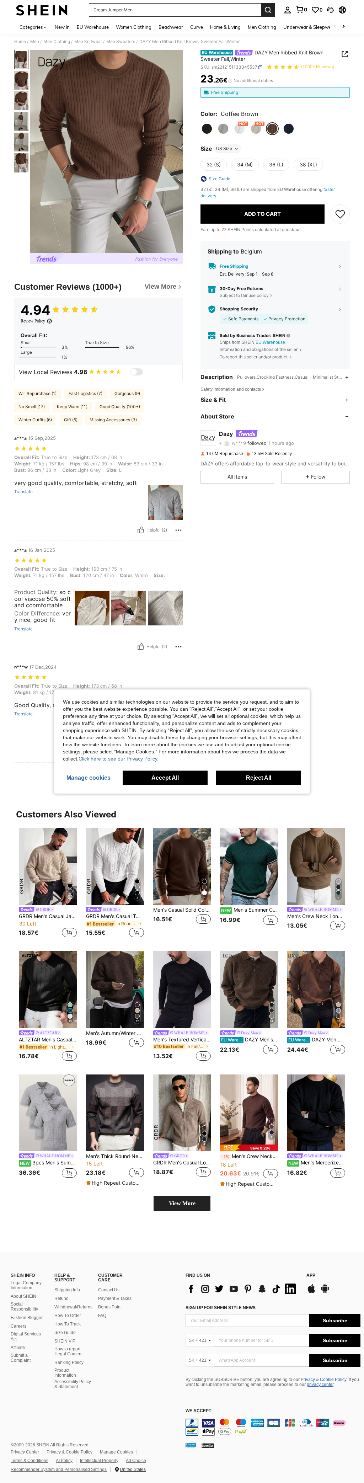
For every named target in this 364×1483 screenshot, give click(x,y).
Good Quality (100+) (120, 406)
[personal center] (287, 10)
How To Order (67, 1315)
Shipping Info (67, 1289)
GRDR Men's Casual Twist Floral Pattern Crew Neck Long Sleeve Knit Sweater (115, 916)
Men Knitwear (88, 41)
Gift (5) (70, 419)
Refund (61, 1298)
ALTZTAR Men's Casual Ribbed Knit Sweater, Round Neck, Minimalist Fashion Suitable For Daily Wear (48, 1039)
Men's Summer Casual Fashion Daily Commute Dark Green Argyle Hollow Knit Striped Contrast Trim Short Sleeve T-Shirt (249, 910)
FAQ (102, 1315)
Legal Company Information (26, 1285)
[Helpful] (140, 530)
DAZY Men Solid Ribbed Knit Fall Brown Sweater (316, 1039)
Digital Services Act (26, 1336)
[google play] (325, 1292)
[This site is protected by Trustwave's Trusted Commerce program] (191, 1445)
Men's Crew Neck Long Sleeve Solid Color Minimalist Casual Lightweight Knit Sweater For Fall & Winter (249, 1156)
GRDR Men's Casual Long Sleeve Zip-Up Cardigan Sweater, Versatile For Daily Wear (182, 1162)
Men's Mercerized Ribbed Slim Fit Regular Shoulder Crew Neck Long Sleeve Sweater (316, 1162)
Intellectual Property (99, 1460)
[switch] (136, 371)
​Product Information (65, 1373)
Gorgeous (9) (127, 393)
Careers (18, 1326)
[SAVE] (340, 214)
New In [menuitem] (62, 27)
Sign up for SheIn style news (221, 1307)
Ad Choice (136, 1460)
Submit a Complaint (21, 1358)
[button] (330, 10)
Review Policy (33, 321)
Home (20, 41)
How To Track (67, 1324)
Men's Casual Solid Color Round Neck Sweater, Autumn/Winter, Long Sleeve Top (182, 910)
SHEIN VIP (64, 1341)
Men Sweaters (120, 41)
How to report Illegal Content (68, 1351)
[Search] (268, 10)
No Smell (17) (31, 406)
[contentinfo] (273, 1427)
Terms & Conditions (29, 1460)
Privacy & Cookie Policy (324, 1379)
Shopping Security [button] (239, 308)
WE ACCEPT (198, 1411)
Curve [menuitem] (196, 27)
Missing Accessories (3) (113, 419)
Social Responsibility (24, 1307)
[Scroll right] (343, 27)
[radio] (206, 128)
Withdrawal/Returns (73, 1307)
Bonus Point (110, 1307)
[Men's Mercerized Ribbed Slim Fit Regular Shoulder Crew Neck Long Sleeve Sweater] (316, 1113)
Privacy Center (25, 1452)
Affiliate (18, 1347)
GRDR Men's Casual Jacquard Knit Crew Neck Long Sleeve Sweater (48, 916)
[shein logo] (42, 10)
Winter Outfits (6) (35, 419)
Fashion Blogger (27, 1317)
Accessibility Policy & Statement (72, 1384)
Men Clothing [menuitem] (262, 27)
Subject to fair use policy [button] (244, 295)
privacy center (320, 1384)
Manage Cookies (116, 1452)
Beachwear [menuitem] (171, 27)
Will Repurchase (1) (37, 393)
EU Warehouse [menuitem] (93, 27)
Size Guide (65, 1332)
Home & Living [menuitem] (225, 27)
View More (182, 1203)
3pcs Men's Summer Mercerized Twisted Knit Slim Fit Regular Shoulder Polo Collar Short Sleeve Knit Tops (48, 1162)
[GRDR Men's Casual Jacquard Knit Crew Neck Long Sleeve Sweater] (48, 866)
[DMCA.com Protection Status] (208, 1445)
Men (34, 41)
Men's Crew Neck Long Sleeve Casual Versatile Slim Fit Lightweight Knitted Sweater (316, 916)
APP (310, 1275)
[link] (301, 9)
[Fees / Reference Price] (230, 80)
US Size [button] (224, 148)
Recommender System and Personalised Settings (59, 1469)
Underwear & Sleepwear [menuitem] (309, 27)
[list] (242, 1289)
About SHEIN (23, 1296)
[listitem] (48, 884)
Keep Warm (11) (72, 406)
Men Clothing (56, 41)
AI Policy (64, 1460)
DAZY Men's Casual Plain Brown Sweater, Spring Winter (249, 1039)
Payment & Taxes (115, 1298)
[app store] (311, 1292)
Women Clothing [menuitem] (133, 27)
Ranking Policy (69, 1362)
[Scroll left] (334, 27)
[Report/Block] (178, 530)
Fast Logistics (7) (85, 393)
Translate (23, 491)
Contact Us (108, 1289)
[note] (114, 1182)
